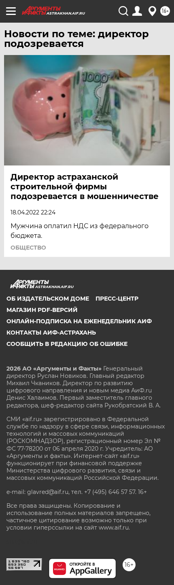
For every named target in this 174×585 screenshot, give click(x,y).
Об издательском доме (47, 298)
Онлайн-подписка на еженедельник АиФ (79, 321)
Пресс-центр (116, 298)
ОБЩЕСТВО (28, 247)
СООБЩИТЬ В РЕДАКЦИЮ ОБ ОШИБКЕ (66, 344)
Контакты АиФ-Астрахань (51, 332)
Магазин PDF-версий (42, 310)
